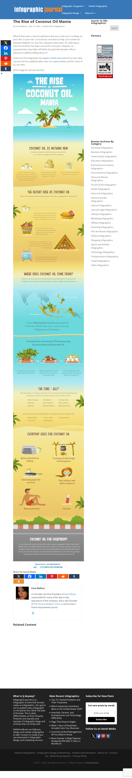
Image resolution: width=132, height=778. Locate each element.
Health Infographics (100, 189)
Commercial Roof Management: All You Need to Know (66, 733)
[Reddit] (63, 576)
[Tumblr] (74, 576)
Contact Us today (29, 734)
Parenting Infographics (102, 227)
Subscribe (101, 719)
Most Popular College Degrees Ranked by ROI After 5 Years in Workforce (66, 741)
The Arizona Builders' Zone (47, 604)
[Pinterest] (52, 576)
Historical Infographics (102, 193)
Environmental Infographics (104, 172)
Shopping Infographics (102, 240)
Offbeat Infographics (101, 222)
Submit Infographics (98, 6)
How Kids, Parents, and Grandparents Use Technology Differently (66, 715)
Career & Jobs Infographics (104, 156)
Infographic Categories (72, 6)
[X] (18, 576)
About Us (89, 13)
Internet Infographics (101, 205)
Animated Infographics (102, 147)
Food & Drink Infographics (53, 26)
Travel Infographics (100, 261)
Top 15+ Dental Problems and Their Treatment (65, 701)
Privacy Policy (80, 756)
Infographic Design (70, 13)
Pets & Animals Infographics (104, 231)
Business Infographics (101, 152)
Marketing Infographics (102, 218)
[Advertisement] (48, 652)
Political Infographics (101, 235)
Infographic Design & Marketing (53, 752)
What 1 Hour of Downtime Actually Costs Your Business (65, 727)
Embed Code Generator (84, 752)
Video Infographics (100, 265)
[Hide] (2, 74)
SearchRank (70, 594)
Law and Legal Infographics (104, 209)
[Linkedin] (41, 576)
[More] (18, 581)
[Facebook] (29, 576)
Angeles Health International (56, 58)
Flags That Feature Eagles (63, 721)
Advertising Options (60, 756)
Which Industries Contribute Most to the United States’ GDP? (66, 707)
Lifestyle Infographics (101, 214)
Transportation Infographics (104, 256)
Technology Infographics (103, 252)
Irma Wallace (21, 26)
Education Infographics (102, 160)
